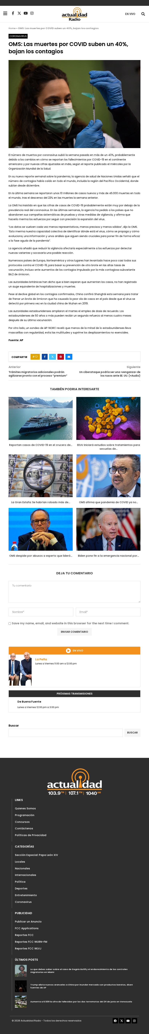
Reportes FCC (24, 935)
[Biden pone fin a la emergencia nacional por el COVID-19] (108, 529)
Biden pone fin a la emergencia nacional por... (108, 556)
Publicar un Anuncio (28, 921)
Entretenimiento (26, 895)
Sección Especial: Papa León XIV (36, 855)
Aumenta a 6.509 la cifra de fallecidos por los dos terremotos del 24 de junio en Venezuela (81, 1001)
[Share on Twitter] (52, 357)
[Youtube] (25, 13)
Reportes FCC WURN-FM (31, 942)
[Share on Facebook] (45, 357)
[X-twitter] (19, 13)
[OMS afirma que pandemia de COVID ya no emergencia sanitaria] (108, 475)
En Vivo (130, 14)
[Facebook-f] (13, 13)
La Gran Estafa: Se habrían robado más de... (40, 502)
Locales (20, 862)
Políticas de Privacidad (30, 835)
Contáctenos (24, 828)
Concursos (22, 822)
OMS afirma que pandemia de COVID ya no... (108, 502)
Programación (24, 815)
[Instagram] (32, 13)
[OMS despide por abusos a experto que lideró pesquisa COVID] (41, 529)
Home (12, 28)
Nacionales (22, 868)
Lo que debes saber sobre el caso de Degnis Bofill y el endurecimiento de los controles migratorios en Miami (79, 971)
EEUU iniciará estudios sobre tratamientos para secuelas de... (108, 447)
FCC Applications (27, 928)
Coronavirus (23, 902)
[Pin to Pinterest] (60, 357)
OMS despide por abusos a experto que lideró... (40, 556)
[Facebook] (115, 1020)
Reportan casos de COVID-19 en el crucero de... (40, 445)
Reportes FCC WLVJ (28, 948)
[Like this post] (36, 357)
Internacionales (25, 875)
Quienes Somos (25, 808)
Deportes (21, 888)
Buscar (14, 725)
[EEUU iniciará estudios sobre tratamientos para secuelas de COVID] (108, 418)
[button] (143, 14)
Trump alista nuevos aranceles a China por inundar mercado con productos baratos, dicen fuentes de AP (81, 986)
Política (20, 882)
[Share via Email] (68, 357)
